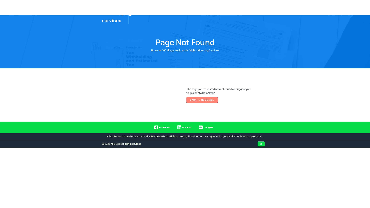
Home (154, 50)
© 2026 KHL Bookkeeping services (121, 143)
